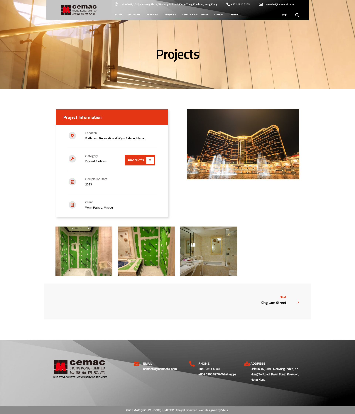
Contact (235, 14)
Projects (170, 14)
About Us (134, 14)
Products (188, 14)
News (204, 14)
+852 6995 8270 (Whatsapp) (217, 374)
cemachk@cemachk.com (160, 369)
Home (118, 14)
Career (219, 14)
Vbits (224, 410)
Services (152, 14)
